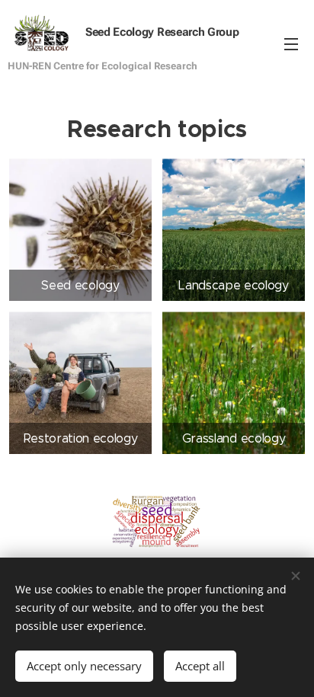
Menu (291, 43)
